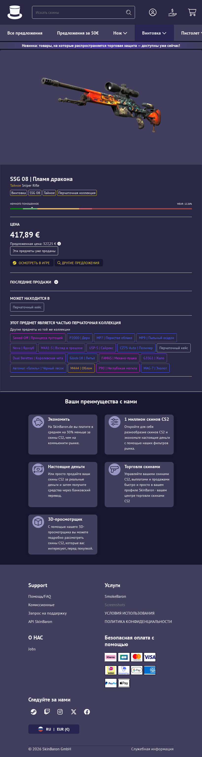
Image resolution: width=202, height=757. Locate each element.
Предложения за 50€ (78, 33)
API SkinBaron (40, 621)
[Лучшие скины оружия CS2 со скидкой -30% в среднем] (14, 12)
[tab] (101, 283)
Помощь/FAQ (39, 596)
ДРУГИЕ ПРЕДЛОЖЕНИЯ (80, 263)
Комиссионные (41, 604)
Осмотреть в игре (34, 263)
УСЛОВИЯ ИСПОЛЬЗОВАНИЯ (129, 613)
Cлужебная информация (152, 748)
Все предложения (24, 33)
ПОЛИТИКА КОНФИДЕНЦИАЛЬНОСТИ (138, 621)
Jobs (32, 648)
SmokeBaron (115, 596)
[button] (153, 12)
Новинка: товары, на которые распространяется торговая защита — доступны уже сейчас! (101, 45)
